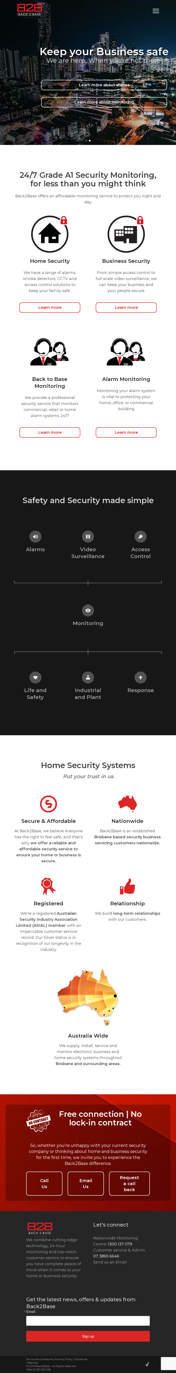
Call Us (44, 1183)
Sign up (88, 1336)
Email (30, 1311)
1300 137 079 (120, 1244)
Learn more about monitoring (104, 102)
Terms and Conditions (39, 1359)
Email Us (85, 1183)
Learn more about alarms (104, 85)
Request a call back (129, 1183)
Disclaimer (81, 1359)
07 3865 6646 (106, 1256)
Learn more (50, 307)
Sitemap (32, 1362)
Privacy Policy (64, 1359)
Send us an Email (110, 1262)
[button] (86, 141)
